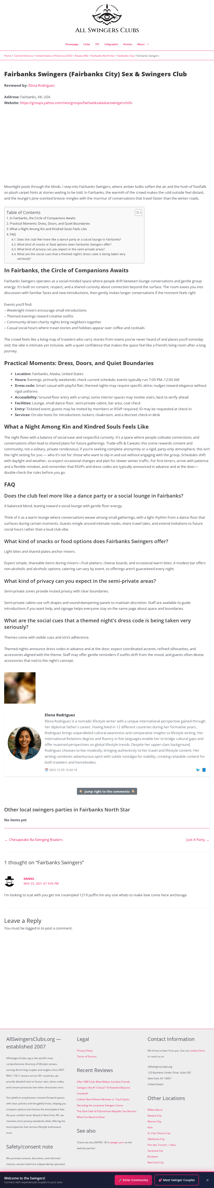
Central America (23, 55)
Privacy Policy (85, 1050)
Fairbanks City (125, 55)
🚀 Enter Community (133, 1180)
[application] (147, 44)
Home (7, 55)
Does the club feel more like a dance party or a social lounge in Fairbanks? (69, 239)
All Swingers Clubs (107, 30)
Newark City (155, 1115)
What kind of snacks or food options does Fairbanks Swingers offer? (64, 244)
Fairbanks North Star (103, 55)
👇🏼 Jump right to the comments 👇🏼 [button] (107, 791)
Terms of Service (87, 1056)
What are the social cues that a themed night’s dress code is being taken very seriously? (71, 256)
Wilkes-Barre (155, 1110)
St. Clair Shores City (159, 1133)
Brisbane (153, 1156)
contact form (197, 1050)
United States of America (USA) (54, 55)
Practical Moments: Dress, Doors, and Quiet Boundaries (50, 223)
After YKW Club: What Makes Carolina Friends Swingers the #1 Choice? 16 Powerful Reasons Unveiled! (103, 1087)
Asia (150, 1127)
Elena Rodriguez (41, 85)
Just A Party (197, 839)
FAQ (13, 234)
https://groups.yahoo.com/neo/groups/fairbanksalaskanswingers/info (76, 102)
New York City (156, 1162)
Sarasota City (155, 1150)
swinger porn (117, 1142)
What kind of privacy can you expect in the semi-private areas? (61, 249)
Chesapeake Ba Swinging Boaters (34, 839)
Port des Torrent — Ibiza (162, 1145)
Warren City (154, 1121)
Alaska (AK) (81, 55)
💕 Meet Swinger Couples (177, 1180)
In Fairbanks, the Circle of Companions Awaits (42, 218)
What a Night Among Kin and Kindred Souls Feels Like (48, 229)
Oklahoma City (156, 1139)
